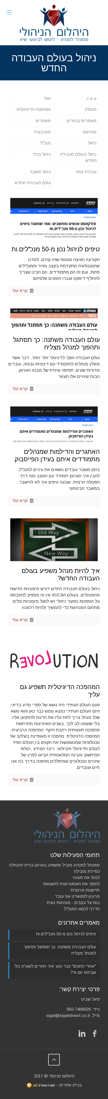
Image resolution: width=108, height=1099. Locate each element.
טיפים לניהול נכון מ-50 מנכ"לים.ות (56, 249)
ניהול (92, 143)
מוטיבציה (42, 132)
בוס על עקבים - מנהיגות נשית (73, 902)
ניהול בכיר (42, 154)
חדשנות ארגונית (85, 890)
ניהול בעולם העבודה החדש (78, 157)
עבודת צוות (86, 171)
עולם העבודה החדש (33, 182)
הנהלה (90, 109)
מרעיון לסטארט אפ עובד (77, 896)
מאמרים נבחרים (81, 120)
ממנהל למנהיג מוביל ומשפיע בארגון (67, 865)
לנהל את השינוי (86, 877)
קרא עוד (19, 290)
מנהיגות (89, 132)
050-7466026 (79, 1009)
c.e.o (91, 98)
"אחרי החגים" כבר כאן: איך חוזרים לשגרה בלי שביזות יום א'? (55, 969)
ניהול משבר (40, 171)
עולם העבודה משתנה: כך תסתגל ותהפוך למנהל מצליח (60, 950)
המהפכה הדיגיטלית (34, 109)
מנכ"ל (45, 143)
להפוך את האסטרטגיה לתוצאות (71, 884)
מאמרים (43, 120)
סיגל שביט (90, 999)
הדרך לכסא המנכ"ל (82, 909)
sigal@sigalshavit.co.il (68, 1015)
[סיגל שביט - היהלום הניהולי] (54, 23)
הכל (47, 98)
